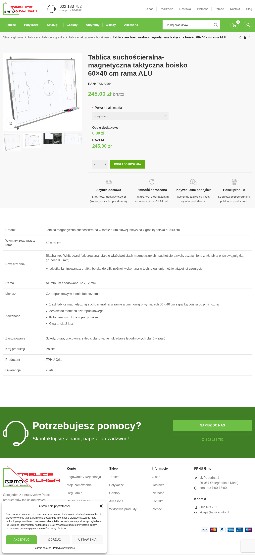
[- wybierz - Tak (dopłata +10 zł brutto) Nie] (130, 116)
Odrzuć (54, 539)
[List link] (85, 477)
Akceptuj (21, 539)
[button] (101, 506)
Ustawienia (87, 539)
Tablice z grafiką (53, 37)
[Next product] (249, 37)
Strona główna (13, 37)
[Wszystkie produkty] (244, 37)
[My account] (248, 25)
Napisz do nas (212, 425)
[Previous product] (240, 37)
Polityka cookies (42, 548)
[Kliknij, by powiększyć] (11, 123)
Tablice (32, 37)
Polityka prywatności (64, 548)
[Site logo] (20, 8)
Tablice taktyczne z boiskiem (89, 37)
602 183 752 (215, 439)
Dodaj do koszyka (127, 164)
